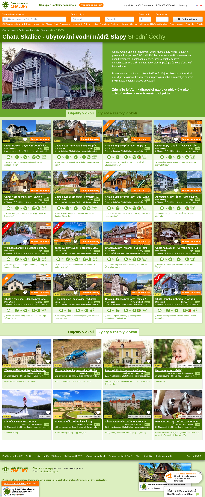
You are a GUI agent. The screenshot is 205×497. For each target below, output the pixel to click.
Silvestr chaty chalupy (66, 480)
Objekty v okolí (81, 113)
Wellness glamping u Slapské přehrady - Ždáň (30, 248)
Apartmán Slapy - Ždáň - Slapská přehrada (179, 196)
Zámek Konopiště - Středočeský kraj (125, 421)
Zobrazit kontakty (40, 139)
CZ (197, 5)
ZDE (44, 158)
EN (200, 5)
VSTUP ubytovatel (144, 5)
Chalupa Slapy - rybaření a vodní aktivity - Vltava (132, 248)
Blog (138, 456)
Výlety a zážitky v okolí (117, 113)
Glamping (190, 24)
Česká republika (26, 30)
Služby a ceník (33, 456)
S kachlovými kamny (139, 24)
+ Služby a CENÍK (20, 484)
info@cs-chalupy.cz (49, 471)
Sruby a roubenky (119, 24)
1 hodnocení (196, 125)
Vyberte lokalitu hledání (13, 14)
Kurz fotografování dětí (168, 370)
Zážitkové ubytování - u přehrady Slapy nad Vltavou (84, 248)
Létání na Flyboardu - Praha (20, 421)
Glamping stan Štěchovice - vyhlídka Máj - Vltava (82, 299)
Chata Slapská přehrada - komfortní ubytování (81, 196)
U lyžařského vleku (159, 24)
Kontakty (183, 5)
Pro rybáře (104, 24)
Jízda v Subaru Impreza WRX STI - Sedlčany (79, 370)
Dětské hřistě (52, 24)
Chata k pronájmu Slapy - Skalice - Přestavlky (30, 196)
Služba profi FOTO (73, 456)
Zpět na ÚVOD (194, 456)
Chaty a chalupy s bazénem (41, 480)
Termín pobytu (77, 14)
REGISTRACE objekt (166, 5)
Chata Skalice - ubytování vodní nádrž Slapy (29, 145)
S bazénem (65, 24)
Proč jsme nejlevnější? (91, 5)
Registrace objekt (163, 456)
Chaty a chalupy (9, 30)
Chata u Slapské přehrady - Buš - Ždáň (127, 196)
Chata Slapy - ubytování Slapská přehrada (78, 145)
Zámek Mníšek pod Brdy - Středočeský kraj (28, 370)
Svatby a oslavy (177, 24)
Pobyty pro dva (91, 24)
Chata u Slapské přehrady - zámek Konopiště (130, 299)
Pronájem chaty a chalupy (14, 480)
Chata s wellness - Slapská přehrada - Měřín (29, 299)
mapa (47, 373)
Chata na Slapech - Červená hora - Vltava (178, 248)
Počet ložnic (161, 14)
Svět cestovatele (99, 480)
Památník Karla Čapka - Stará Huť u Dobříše (130, 370)
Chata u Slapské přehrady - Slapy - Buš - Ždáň (131, 145)
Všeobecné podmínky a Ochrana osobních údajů (109, 456)
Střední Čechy (41, 30)
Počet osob (144, 14)
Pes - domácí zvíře (35, 24)
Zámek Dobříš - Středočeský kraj (73, 421)
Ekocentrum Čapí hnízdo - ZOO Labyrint (178, 421)
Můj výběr (128, 5)
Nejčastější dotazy (52, 456)
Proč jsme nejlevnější (12, 456)
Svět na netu (83, 480)
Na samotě (77, 24)
